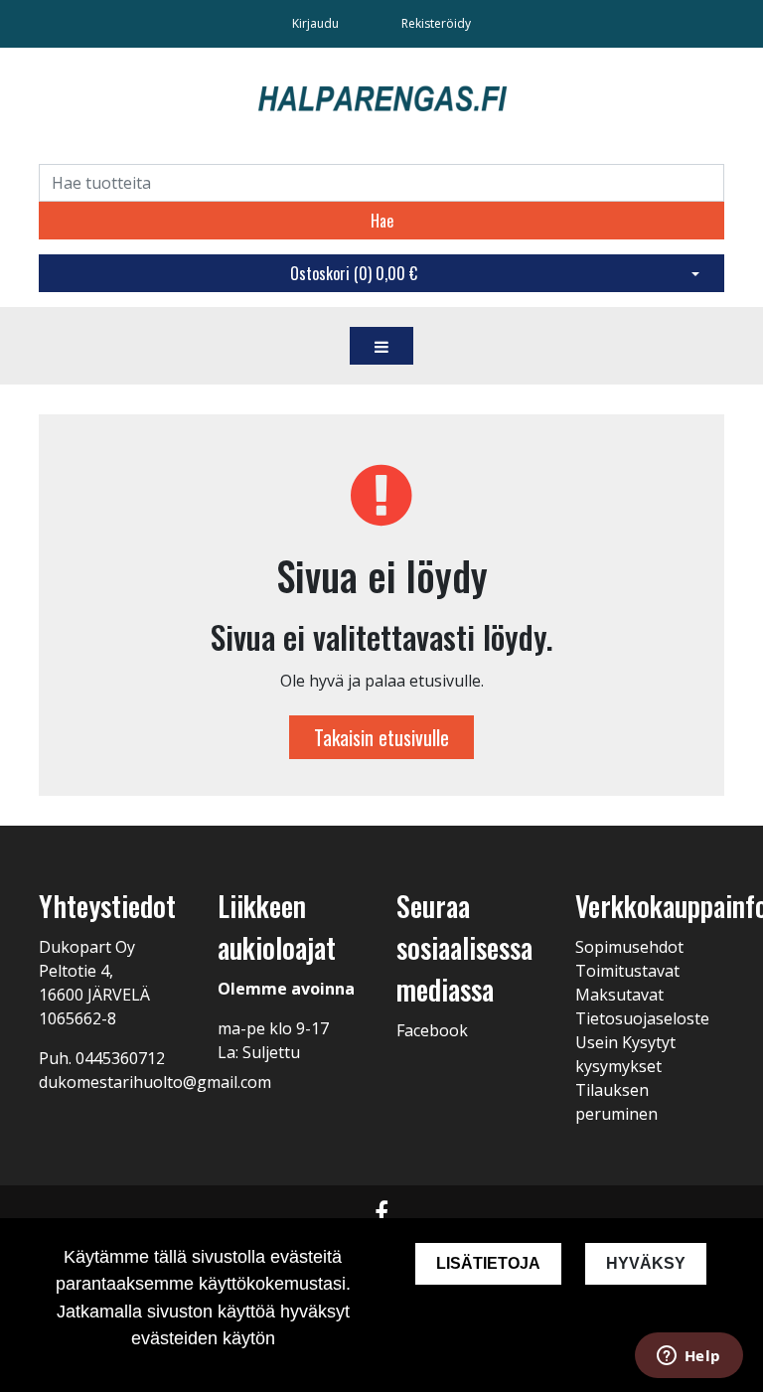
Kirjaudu (317, 23)
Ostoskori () (353, 273)
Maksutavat (619, 994)
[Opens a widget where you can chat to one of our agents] (688, 1357)
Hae (382, 220)
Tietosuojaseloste (642, 1018)
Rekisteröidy (436, 23)
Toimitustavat (627, 971)
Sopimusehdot (629, 947)
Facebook (432, 1030)
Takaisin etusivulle (381, 737)
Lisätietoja (488, 1263)
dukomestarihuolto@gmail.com (155, 1082)
